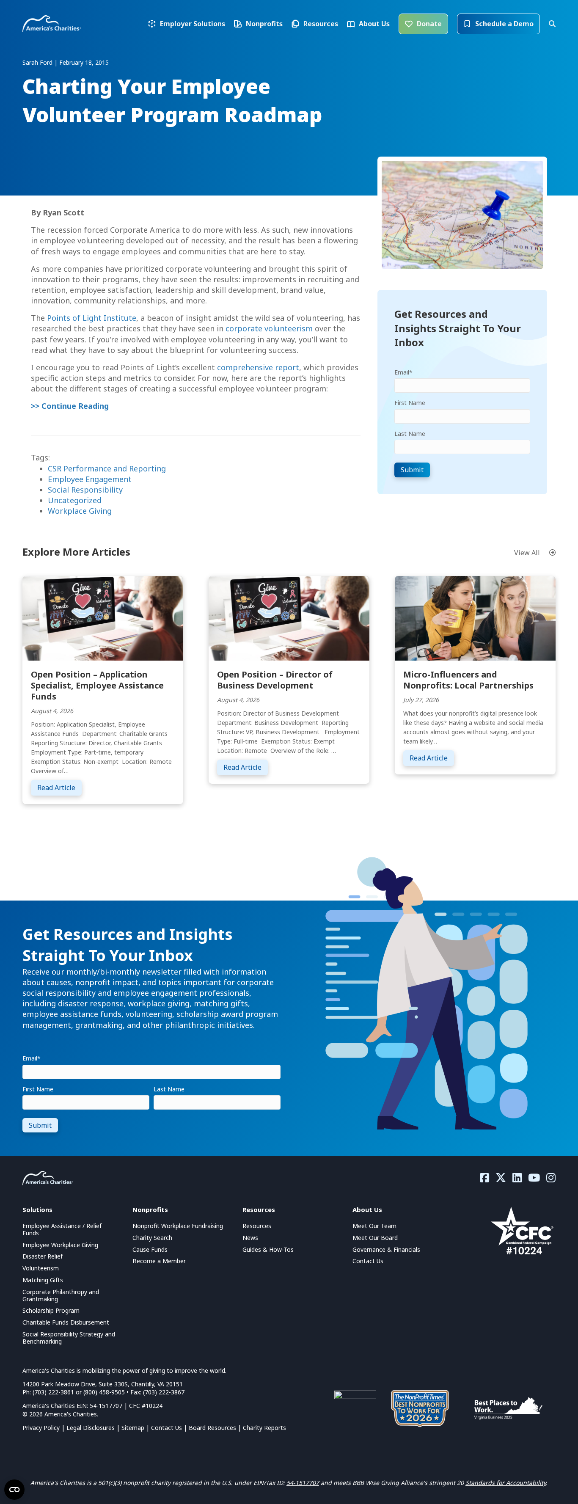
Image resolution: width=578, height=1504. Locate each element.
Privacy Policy (41, 1428)
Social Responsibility (85, 490)
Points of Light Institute (91, 318)
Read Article (59, 787)
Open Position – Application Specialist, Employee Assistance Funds (97, 685)
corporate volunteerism (269, 328)
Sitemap (132, 1428)
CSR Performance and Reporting (107, 468)
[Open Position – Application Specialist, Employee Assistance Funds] (102, 617)
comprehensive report (258, 367)
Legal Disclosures (90, 1428)
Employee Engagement (90, 479)
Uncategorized (75, 500)
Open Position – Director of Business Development (275, 680)
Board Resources (212, 1428)
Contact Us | (170, 1428)
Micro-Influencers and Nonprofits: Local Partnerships (468, 680)
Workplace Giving (80, 511)
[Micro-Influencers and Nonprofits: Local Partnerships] (475, 617)
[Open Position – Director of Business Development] (289, 617)
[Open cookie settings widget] (14, 1489)
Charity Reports (264, 1428)
